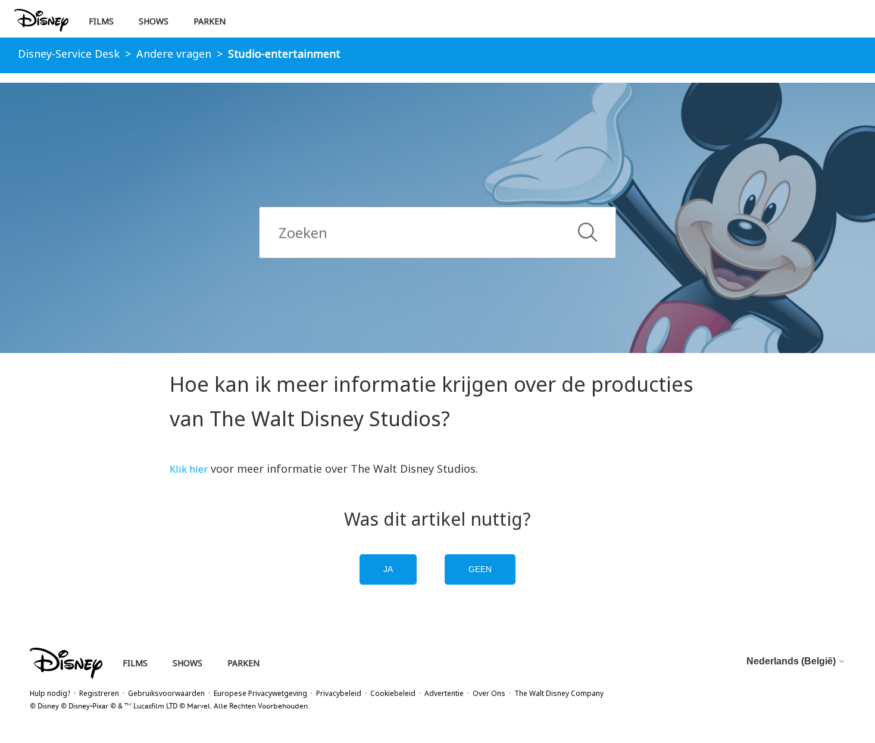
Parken (209, 21)
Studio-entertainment (284, 53)
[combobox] (437, 232)
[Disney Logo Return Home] (41, 20)
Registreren (99, 693)
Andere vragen (173, 53)
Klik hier (189, 469)
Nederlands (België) (792, 661)
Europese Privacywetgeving (260, 693)
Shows (153, 21)
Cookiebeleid (392, 693)
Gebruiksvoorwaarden (166, 693)
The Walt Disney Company (559, 693)
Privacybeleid (338, 693)
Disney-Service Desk (69, 53)
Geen (480, 569)
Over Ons (489, 693)
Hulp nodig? (50, 693)
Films (101, 21)
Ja (388, 569)
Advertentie (444, 693)
